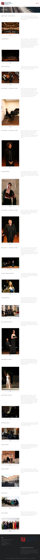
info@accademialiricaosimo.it (5, 543)
